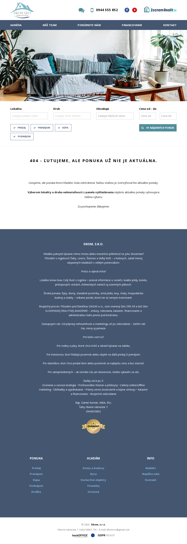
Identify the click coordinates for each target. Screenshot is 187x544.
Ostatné (93, 492)
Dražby (36, 492)
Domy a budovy (93, 468)
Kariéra (16, 25)
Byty (93, 474)
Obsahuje (102, 108)
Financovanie (132, 25)
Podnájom (24, 136)
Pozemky (93, 485)
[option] (93, 65)
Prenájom (44, 127)
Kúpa (65, 127)
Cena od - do (148, 108)
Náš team (50, 25)
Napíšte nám (150, 474)
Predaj (22, 127)
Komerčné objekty (93, 480)
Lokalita (16, 108)
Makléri (151, 468)
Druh (56, 108)
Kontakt (170, 25)
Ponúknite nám (89, 25)
